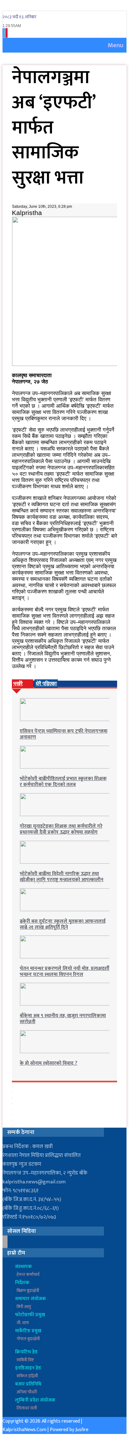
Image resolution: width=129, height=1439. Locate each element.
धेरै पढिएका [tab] (46, 684)
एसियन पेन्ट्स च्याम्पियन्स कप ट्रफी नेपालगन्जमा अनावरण (63, 734)
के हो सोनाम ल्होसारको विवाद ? (48, 1063)
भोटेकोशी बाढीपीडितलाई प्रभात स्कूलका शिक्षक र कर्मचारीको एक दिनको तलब (63, 781)
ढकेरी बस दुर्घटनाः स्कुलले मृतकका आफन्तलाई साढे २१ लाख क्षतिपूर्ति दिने (63, 924)
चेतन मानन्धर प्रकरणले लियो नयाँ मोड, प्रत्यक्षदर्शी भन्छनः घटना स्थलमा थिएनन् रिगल (64, 971)
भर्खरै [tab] (18, 684)
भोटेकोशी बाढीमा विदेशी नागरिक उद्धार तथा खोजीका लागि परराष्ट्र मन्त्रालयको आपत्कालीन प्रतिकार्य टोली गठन (61, 880)
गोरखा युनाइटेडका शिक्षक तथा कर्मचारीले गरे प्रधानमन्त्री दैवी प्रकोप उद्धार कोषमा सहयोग (61, 829)
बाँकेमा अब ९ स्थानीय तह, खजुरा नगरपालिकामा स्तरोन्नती (63, 1018)
